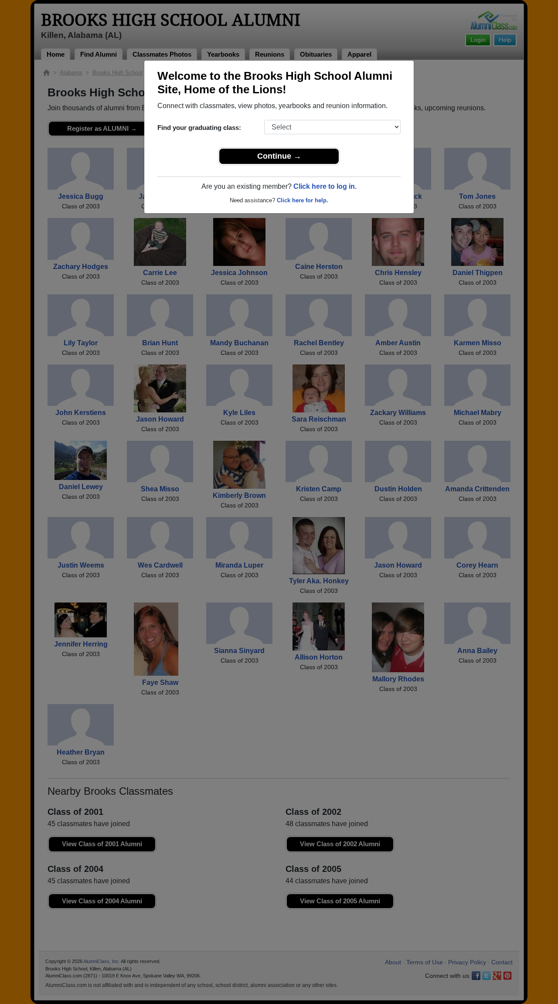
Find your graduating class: (199, 127)
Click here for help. (302, 200)
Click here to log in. (325, 186)
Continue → (279, 156)
